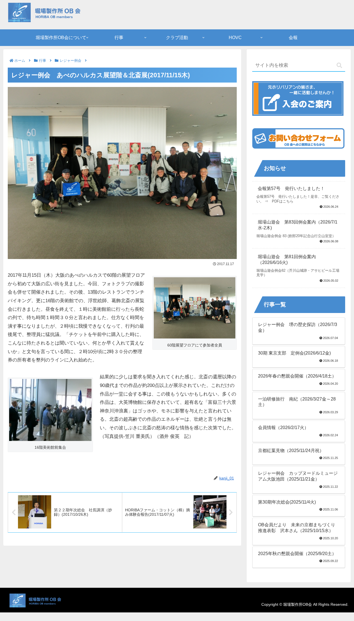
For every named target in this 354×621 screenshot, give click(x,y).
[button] (339, 65)
